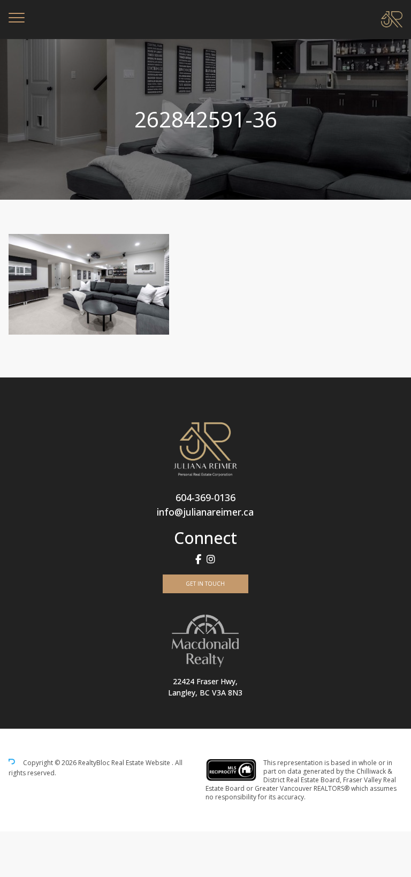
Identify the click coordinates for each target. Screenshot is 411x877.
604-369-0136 (205, 497)
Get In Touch (205, 583)
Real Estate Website (141, 763)
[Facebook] (198, 559)
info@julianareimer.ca (205, 511)
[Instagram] (211, 559)
